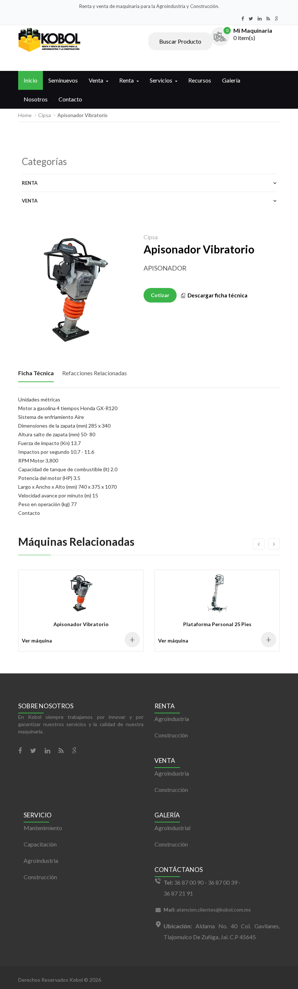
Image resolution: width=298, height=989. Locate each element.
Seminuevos (63, 80)
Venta (96, 80)
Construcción (171, 735)
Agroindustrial (172, 827)
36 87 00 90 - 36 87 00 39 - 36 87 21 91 (202, 888)
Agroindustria (171, 718)
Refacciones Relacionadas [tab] (94, 372)
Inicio (30, 80)
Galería (231, 80)
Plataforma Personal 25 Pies (217, 624)
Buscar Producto (180, 41)
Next (127, 338)
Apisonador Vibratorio (81, 624)
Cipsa (44, 115)
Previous (24, 338)
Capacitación (40, 844)
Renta (126, 80)
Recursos (199, 80)
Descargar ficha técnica (217, 295)
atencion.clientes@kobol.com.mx (207, 909)
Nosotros (36, 99)
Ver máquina (37, 640)
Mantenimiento (43, 827)
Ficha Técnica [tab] (36, 372)
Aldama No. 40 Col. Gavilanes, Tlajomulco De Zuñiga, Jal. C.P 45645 (222, 931)
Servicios (161, 80)
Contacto (70, 99)
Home (25, 115)
